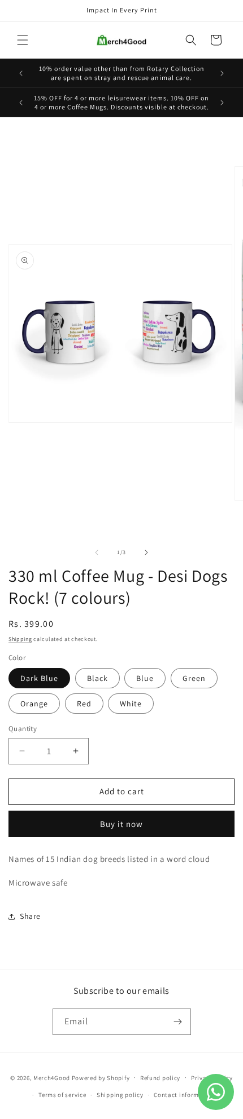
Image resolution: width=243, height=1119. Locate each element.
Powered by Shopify (101, 1077)
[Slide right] (146, 552)
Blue (145, 678)
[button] (22, 40)
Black (97, 678)
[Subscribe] (178, 1022)
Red (84, 703)
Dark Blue (39, 678)
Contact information (184, 1095)
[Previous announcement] (20, 73)
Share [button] (30, 916)
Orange (34, 703)
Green (194, 678)
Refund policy (160, 1078)
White (131, 703)
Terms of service (62, 1095)
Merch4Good (51, 1077)
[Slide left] (96, 552)
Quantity (22, 728)
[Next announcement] (222, 73)
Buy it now (121, 824)
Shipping (20, 639)
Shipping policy (120, 1095)
